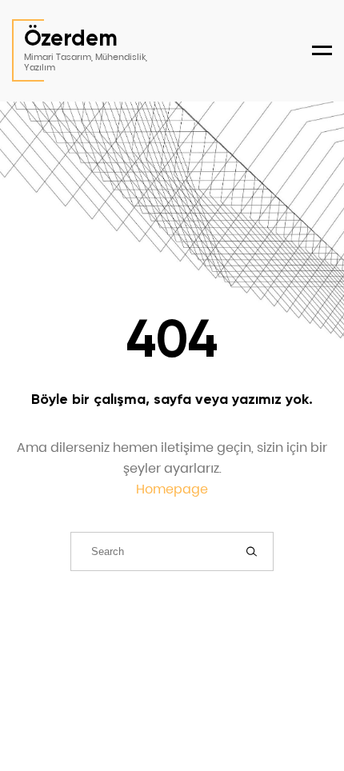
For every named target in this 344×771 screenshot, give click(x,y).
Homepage (172, 489)
